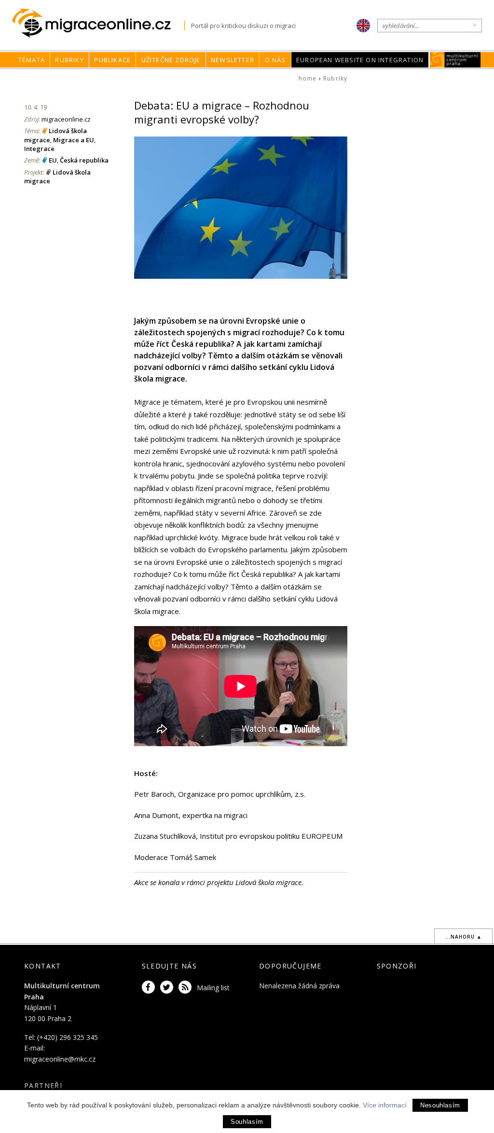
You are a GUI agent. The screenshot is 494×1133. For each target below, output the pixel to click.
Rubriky (69, 59)
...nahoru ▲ (463, 936)
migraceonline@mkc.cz (60, 1059)
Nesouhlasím (440, 1105)
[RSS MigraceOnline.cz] (186, 987)
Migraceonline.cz (98, 23)
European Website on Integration (360, 59)
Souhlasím (247, 1121)
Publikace (112, 59)
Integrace (39, 148)
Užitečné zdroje (171, 59)
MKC (455, 59)
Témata (31, 59)
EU (53, 160)
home (308, 78)
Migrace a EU (73, 140)
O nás (275, 59)
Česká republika (84, 160)
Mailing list (213, 987)
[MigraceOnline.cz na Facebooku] (150, 987)
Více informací (385, 1105)
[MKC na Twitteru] (168, 987)
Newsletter (232, 59)
